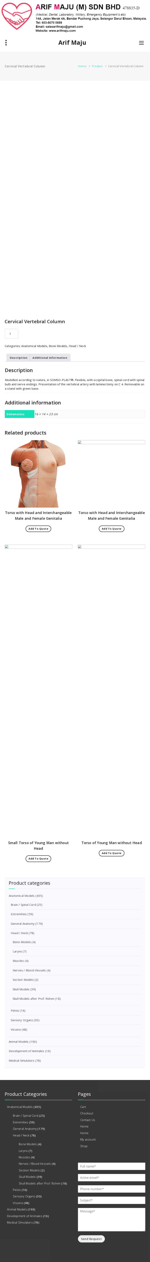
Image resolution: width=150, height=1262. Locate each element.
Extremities (19, 914)
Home (82, 66)
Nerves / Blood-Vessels (29, 970)
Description (18, 358)
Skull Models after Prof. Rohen (33, 998)
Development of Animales (26, 1051)
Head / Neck (77, 346)
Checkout (86, 1113)
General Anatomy (23, 924)
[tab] (18, 357)
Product (97, 66)
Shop (84, 1146)
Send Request (91, 1239)
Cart (83, 1107)
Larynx (17, 951)
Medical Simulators (22, 1060)
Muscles (18, 961)
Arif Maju (72, 42)
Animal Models (19, 1041)
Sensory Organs (22, 1020)
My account (88, 1139)
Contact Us (87, 1120)
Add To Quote (38, 528)
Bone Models (58, 346)
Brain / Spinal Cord (23, 905)
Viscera (16, 1029)
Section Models (23, 980)
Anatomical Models (34, 346)
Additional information (49, 358)
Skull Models (21, 989)
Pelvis (15, 1010)
